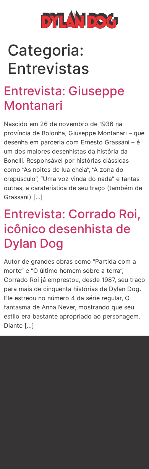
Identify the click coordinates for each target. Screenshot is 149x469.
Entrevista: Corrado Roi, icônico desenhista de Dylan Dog (72, 228)
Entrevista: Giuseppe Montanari (64, 98)
